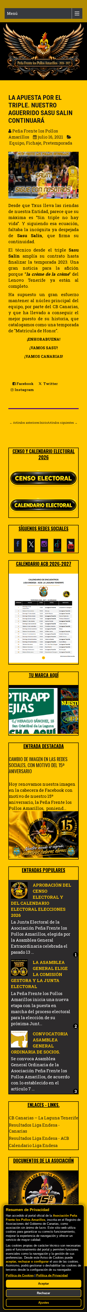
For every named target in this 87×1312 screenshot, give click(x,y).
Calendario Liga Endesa (33, 1145)
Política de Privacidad (52, 1275)
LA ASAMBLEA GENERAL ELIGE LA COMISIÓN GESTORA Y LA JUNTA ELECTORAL (39, 974)
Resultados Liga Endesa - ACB (39, 1138)
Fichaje (33, 143)
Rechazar (43, 1293)
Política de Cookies (20, 1275)
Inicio (43, 422)
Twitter (50, 383)
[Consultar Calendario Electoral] (43, 506)
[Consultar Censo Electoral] (43, 478)
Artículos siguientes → (62, 422)
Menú (12, 13)
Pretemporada (57, 143)
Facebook (25, 383)
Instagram (24, 390)
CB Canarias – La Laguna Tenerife (43, 1118)
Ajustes (43, 1302)
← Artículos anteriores (24, 422)
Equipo (16, 143)
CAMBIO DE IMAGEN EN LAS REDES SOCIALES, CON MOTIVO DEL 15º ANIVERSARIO (38, 765)
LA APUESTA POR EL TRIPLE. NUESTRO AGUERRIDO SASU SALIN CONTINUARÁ (40, 109)
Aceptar (43, 1283)
